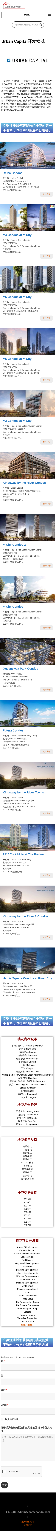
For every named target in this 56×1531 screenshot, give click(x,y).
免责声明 (28, 1525)
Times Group (27, 1299)
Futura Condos (13, 730)
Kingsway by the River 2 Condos (25, 916)
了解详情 (46, 194)
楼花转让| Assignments (27, 1124)
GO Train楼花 (27, 1162)
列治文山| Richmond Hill (27, 1071)
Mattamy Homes (27, 1279)
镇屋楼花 (27, 1172)
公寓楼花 (27, 1175)
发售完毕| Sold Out (27, 1121)
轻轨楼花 (27, 1159)
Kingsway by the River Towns (23, 792)
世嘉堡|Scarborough (27, 1052)
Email (4, 1405)
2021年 (27, 1205)
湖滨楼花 (27, 1166)
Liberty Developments (27, 1273)
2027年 (27, 1225)
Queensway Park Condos (20, 668)
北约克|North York (27, 1049)
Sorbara (27, 1312)
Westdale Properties (27, 1318)
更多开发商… (27, 1324)
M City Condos (13, 606)
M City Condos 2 (14, 544)
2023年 (27, 1212)
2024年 (27, 1215)
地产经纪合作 (28, 1522)
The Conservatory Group (27, 1302)
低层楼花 (27, 1153)
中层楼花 (27, 1149)
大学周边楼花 (27, 1179)
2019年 (27, 1199)
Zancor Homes (27, 1321)
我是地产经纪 (12, 1419)
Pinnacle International (27, 1289)
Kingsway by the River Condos (24, 482)
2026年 (27, 1222)
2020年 (27, 1202)
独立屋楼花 (27, 1169)
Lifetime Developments (27, 1276)
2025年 (27, 1218)
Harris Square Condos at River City (27, 978)
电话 (4, 1390)
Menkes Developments (27, 1282)
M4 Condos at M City (17, 235)
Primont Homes (27, 1315)
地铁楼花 (27, 1156)
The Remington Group (27, 1308)
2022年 (27, 1209)
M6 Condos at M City (17, 358)
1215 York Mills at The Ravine (23, 854)
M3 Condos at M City (17, 420)
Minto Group (27, 1286)
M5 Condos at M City (17, 297)
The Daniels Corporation (27, 1305)
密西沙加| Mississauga (27, 1058)
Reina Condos (12, 173)
